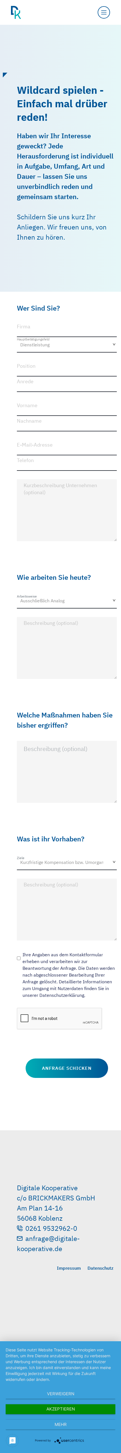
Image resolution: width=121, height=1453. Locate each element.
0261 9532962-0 (51, 1228)
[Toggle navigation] (104, 12)
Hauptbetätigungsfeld (33, 339)
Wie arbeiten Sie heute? (54, 577)
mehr (61, 1424)
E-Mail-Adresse (35, 445)
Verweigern (60, 1393)
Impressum (69, 1268)
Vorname (27, 405)
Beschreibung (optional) (51, 623)
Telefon (25, 460)
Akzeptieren (60, 1409)
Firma (23, 326)
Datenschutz (100, 1268)
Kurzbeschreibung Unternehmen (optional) (60, 489)
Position (26, 366)
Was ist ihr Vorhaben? (50, 838)
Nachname (29, 421)
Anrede (25, 381)
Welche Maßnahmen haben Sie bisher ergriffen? (65, 720)
